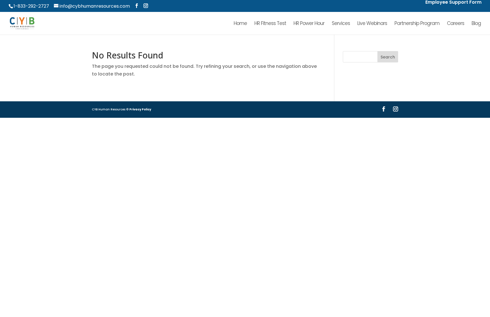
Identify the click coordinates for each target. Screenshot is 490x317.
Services (341, 24)
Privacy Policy (140, 109)
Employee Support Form (453, 2)
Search (388, 57)
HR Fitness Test (270, 24)
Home (240, 24)
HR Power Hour (308, 24)
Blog (476, 24)
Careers (455, 24)
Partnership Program (417, 24)
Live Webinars (372, 24)
